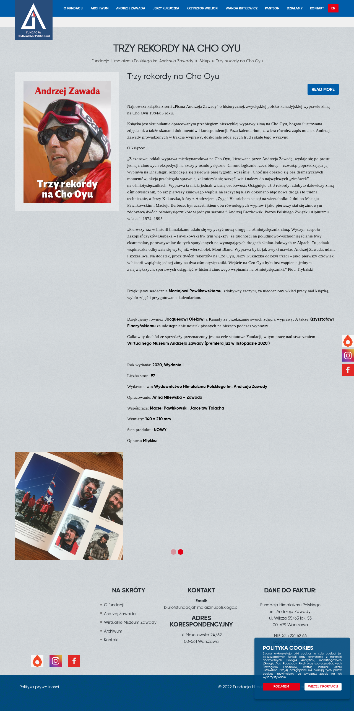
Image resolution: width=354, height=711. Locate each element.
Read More (323, 89)
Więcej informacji (323, 686)
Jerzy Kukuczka (166, 8)
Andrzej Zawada (130, 8)
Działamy (295, 8)
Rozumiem (281, 686)
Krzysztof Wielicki (202, 8)
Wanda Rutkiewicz (241, 8)
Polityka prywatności (39, 686)
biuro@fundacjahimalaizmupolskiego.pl (201, 607)
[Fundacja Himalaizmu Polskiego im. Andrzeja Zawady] (34, 20)
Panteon (272, 8)
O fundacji (73, 8)
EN (333, 8)
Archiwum (100, 8)
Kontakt (317, 8)
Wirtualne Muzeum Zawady (130, 622)
